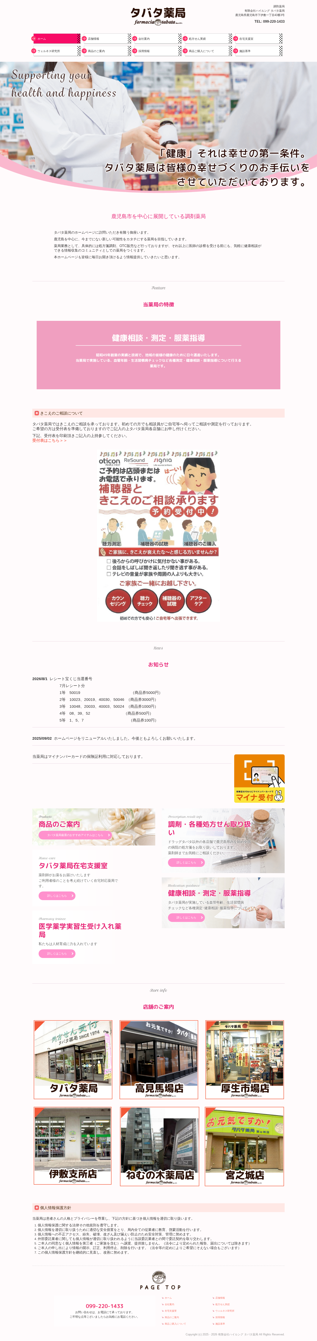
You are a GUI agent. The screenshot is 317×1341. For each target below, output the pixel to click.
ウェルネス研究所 (49, 51)
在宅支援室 (246, 38)
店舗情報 (93, 38)
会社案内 (144, 38)
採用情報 (144, 51)
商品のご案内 (96, 51)
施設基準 (245, 51)
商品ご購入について (201, 51)
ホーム (42, 38)
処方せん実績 (197, 38)
